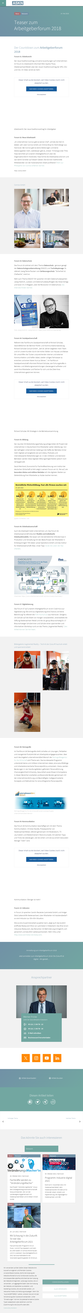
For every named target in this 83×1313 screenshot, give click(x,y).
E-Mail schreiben (34, 1033)
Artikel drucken (57, 1078)
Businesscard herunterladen (39, 1037)
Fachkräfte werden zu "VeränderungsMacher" (21, 1181)
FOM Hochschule (41, 614)
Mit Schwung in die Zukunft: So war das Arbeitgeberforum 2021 (23, 1238)
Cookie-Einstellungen (60, 1282)
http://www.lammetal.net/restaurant (28, 935)
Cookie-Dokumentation (10, 1308)
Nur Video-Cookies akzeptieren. (41, 89)
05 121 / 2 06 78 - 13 (35, 1024)
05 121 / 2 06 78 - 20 (35, 1028)
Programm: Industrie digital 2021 (58, 1179)
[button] (27, 208)
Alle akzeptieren (41, 94)
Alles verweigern (60, 1289)
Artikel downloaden (28, 1078)
